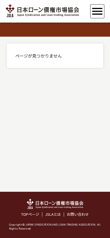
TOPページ (30, 214)
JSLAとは (53, 214)
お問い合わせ (78, 214)
